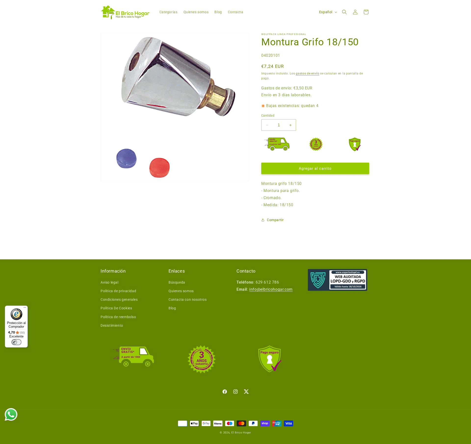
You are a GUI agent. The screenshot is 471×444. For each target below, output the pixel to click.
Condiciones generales (119, 299)
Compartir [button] (275, 220)
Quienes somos (181, 291)
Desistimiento (112, 325)
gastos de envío (307, 73)
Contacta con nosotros (188, 299)
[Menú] (25, 309)
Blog (172, 308)
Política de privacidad (118, 291)
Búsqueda (177, 282)
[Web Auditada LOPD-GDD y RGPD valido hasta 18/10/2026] (337, 280)
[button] (344, 12)
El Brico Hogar (241, 432)
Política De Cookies (116, 308)
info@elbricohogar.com (271, 289)
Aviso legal (109, 282)
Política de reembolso (118, 317)
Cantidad (267, 115)
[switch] (16, 342)
